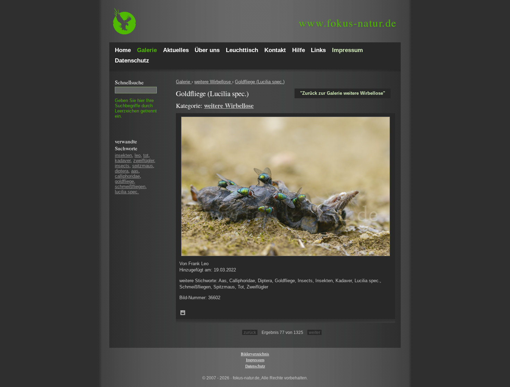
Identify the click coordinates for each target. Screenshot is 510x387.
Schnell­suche (129, 82)
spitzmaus (142, 165)
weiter (314, 332)
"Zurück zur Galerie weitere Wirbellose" (342, 93)
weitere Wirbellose (213, 81)
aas (134, 171)
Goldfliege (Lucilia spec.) (259, 81)
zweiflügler (143, 160)
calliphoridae (127, 176)
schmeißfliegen (130, 186)
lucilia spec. (127, 191)
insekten (123, 155)
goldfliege (124, 181)
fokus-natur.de (348, 22)
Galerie (184, 81)
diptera (121, 171)
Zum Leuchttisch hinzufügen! (182, 312)
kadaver (122, 160)
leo (138, 155)
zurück (250, 332)
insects (122, 165)
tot (145, 155)
